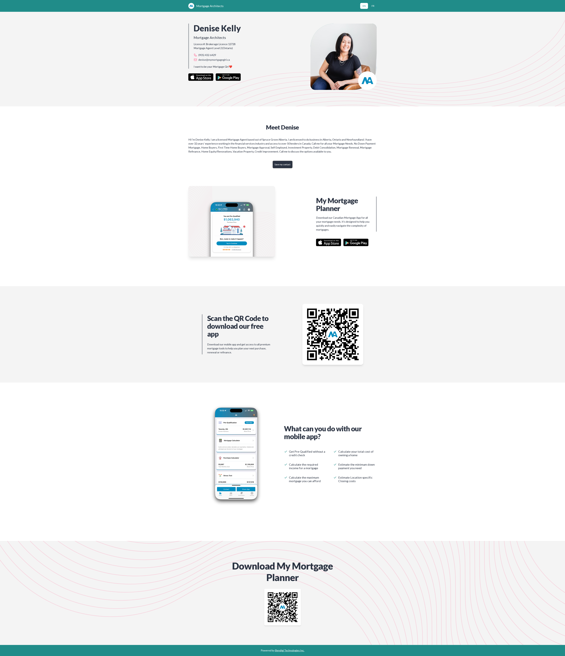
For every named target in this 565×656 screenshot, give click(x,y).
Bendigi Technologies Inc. (289, 650)
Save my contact (282, 164)
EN (364, 5)
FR (373, 5)
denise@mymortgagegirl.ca (214, 59)
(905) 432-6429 (207, 55)
